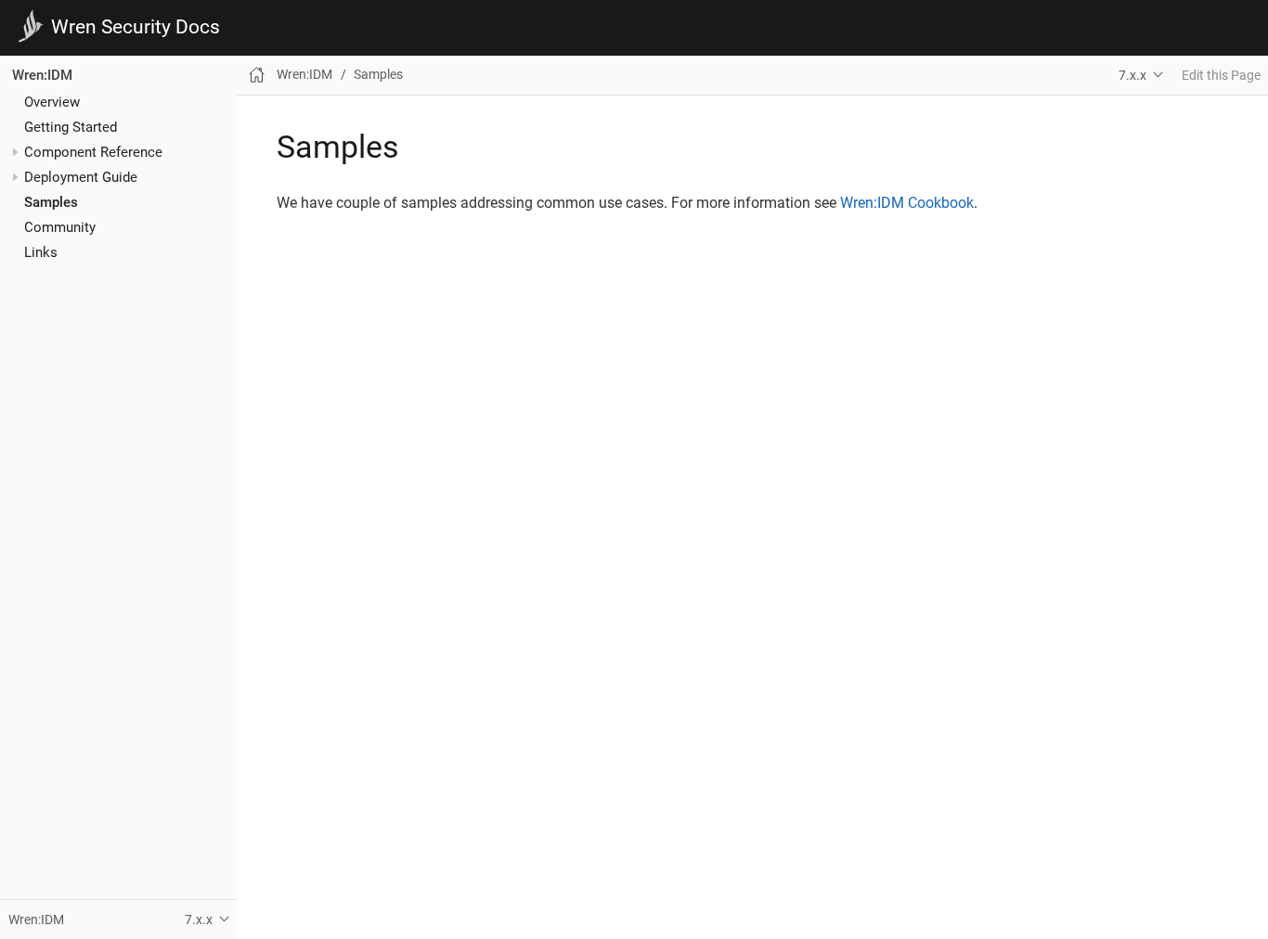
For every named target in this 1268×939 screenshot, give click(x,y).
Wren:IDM (42, 75)
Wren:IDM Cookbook (907, 203)
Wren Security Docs (135, 27)
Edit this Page (1221, 75)
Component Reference (93, 152)
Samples (51, 202)
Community (60, 227)
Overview (52, 102)
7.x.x (1132, 75)
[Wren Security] (33, 27)
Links (41, 252)
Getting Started (70, 127)
